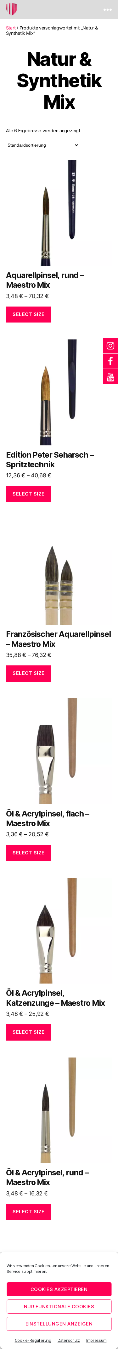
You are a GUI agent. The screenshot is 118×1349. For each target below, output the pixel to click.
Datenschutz (69, 1340)
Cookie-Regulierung (33, 1340)
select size (29, 314)
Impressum (96, 1340)
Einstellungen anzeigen (59, 1324)
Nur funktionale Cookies (59, 1307)
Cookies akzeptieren (59, 1289)
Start (11, 27)
